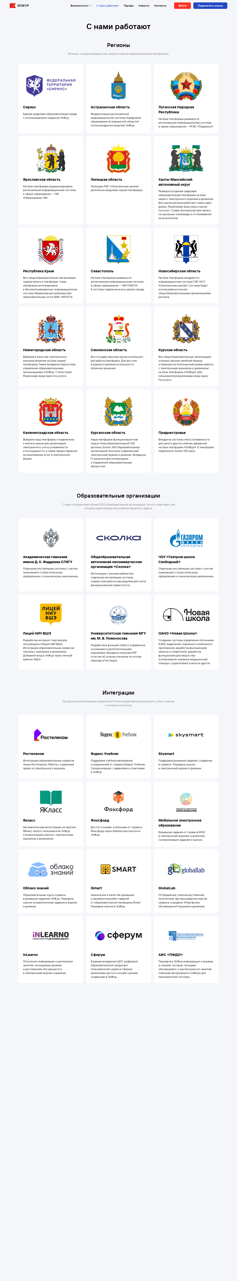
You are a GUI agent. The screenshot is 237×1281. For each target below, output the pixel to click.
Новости (143, 5)
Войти (183, 5)
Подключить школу (210, 5)
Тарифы (129, 5)
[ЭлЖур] (19, 5)
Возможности (80, 5)
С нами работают (108, 5)
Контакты (160, 5)
